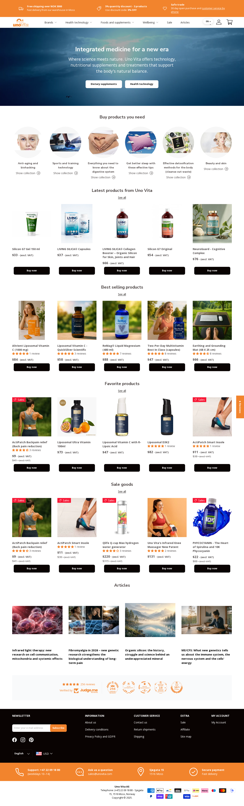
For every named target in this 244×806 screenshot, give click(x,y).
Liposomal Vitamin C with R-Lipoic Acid (122, 444)
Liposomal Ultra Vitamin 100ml (74, 444)
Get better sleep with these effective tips (140, 165)
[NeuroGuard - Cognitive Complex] (212, 223)
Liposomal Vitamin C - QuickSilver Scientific (72, 348)
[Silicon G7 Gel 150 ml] (31, 223)
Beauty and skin (216, 163)
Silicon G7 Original (160, 249)
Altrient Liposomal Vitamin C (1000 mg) (30, 348)
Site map (186, 736)
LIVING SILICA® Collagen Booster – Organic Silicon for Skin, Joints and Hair (120, 253)
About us (90, 722)
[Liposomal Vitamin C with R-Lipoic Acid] (122, 416)
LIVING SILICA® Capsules (74, 249)
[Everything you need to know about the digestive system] (103, 142)
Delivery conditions (96, 729)
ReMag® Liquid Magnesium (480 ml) (121, 348)
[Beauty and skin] (216, 142)
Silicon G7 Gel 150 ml (26, 249)
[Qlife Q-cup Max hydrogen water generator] (122, 517)
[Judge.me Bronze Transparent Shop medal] (145, 687)
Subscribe (58, 728)
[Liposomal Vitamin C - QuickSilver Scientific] (76, 320)
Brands (48, 22)
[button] (229, 22)
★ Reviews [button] (240, 407)
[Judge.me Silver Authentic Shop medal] (129, 687)
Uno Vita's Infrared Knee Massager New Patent (164, 545)
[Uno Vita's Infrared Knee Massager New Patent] (167, 517)
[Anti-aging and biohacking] (28, 142)
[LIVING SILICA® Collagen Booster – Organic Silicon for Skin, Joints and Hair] (122, 223)
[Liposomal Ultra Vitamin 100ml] (76, 416)
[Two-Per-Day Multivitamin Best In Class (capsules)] (167, 320)
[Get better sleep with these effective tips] (141, 142)
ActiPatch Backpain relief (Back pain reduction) (29, 444)
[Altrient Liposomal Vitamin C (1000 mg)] (31, 320)
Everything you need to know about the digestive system (103, 168)
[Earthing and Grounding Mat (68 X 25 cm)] (212, 320)
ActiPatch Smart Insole (208, 442)
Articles (185, 22)
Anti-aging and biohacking (28, 165)
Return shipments (145, 729)
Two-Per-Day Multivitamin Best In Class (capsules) (166, 348)
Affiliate (185, 729)
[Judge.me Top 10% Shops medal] (177, 687)
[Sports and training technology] (65, 142)
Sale (169, 22)
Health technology (76, 22)
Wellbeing (149, 22)
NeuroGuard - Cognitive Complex (209, 251)
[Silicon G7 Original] (167, 223)
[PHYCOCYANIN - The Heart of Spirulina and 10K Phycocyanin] (212, 517)
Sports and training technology (65, 165)
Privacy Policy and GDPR (100, 736)
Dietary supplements (104, 84)
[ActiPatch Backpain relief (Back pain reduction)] (31, 416)
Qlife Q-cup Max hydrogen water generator (121, 545)
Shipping (139, 736)
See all (122, 197)
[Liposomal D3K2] (167, 416)
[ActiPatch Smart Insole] (212, 416)
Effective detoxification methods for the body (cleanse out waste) (178, 168)
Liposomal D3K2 (158, 442)
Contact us (140, 722)
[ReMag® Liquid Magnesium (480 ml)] (122, 320)
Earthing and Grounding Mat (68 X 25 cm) (209, 348)
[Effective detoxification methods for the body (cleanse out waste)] (178, 142)
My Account (218, 722)
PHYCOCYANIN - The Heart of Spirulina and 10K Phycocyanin (210, 547)
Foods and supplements (116, 22)
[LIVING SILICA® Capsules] (76, 223)
